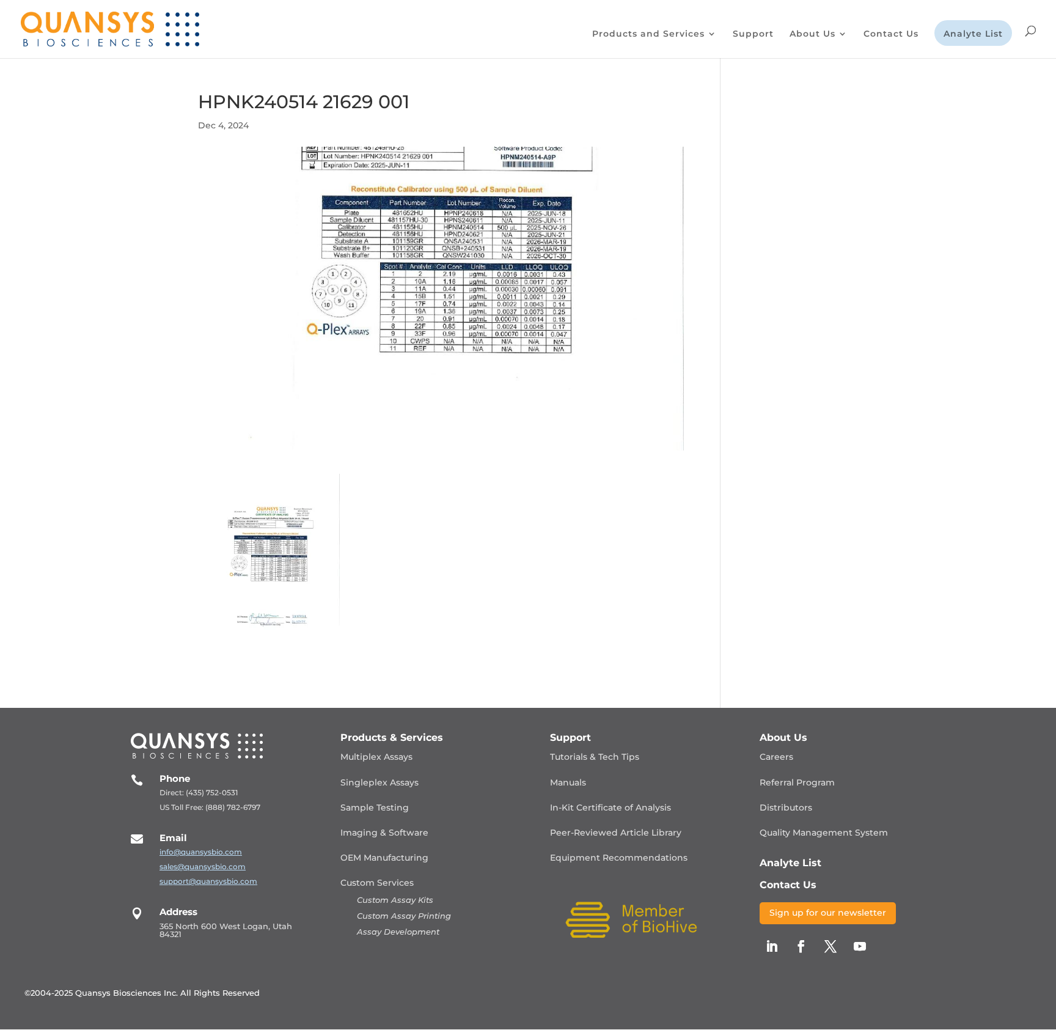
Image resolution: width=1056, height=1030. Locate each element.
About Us (812, 34)
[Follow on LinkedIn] (772, 946)
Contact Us (891, 34)
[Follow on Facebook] (801, 946)
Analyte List (973, 34)
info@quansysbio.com (201, 851)
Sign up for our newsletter (827, 912)
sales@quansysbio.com (203, 866)
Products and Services (648, 34)
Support (753, 34)
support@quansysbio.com (208, 881)
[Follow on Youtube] (860, 946)
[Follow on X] (830, 946)
